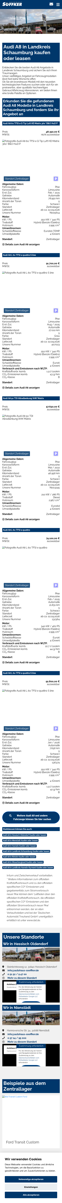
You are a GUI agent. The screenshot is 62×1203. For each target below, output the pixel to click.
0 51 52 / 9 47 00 (17, 974)
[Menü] (58, 4)
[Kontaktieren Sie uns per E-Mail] (51, 4)
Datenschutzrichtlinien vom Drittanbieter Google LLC (29, 995)
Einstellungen (31, 1187)
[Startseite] (12, 3)
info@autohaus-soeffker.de (23, 970)
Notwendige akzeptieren (31, 1179)
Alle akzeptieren (31, 1195)
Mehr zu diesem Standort (22, 978)
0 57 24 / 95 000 (17, 1038)
